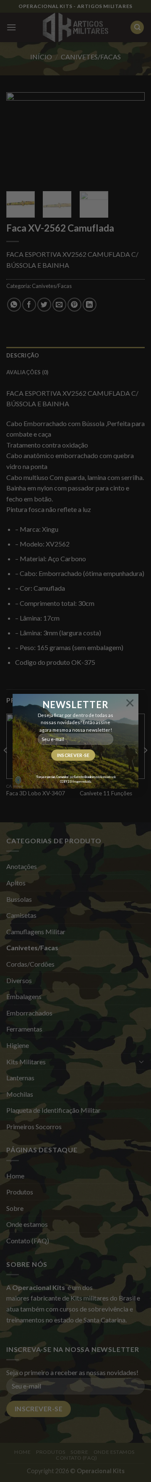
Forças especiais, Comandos (52, 776)
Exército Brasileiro (84, 776)
